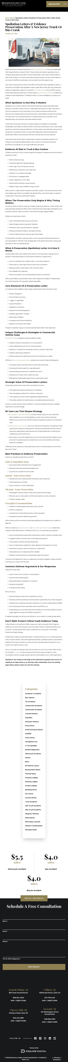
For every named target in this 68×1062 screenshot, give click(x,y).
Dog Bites (28, 717)
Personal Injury (30, 774)
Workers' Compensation (33, 826)
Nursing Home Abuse (32, 769)
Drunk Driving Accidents (34, 729)
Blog (12, 18)
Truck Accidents (31, 802)
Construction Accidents (33, 705)
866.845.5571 (54, 4)
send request (34, 967)
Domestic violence (32, 721)
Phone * (5, 941)
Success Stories (31, 798)
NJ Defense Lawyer (32, 765)
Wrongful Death (31, 830)
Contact (16, 652)
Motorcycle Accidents (33, 753)
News (27, 761)
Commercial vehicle (11, 338)
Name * (5, 921)
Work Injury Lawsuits (32, 822)
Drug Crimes (29, 725)
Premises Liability (31, 778)
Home (7, 18)
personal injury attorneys (45, 93)
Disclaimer (57, 1059)
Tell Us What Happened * (12, 959)
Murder (27, 757)
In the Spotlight (31, 745)
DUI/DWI (28, 733)
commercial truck (24, 528)
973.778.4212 (49, 998)
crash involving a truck (38, 69)
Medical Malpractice (32, 749)
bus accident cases (39, 90)
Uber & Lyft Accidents (33, 806)
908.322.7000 (18, 998)
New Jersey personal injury (22, 360)
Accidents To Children (33, 693)
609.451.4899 (18, 1018)
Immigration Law (31, 741)
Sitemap (57, 1057)
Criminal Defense (31, 713)
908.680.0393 (49, 1019)
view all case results (34, 898)
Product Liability (31, 786)
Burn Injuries (29, 697)
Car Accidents (30, 701)
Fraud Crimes (30, 737)
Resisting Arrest (31, 790)
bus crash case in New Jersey (42, 528)
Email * (5, 931)
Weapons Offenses (32, 814)
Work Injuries (30, 818)
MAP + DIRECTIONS (18, 1001)
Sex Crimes (29, 794)
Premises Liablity (31, 782)
